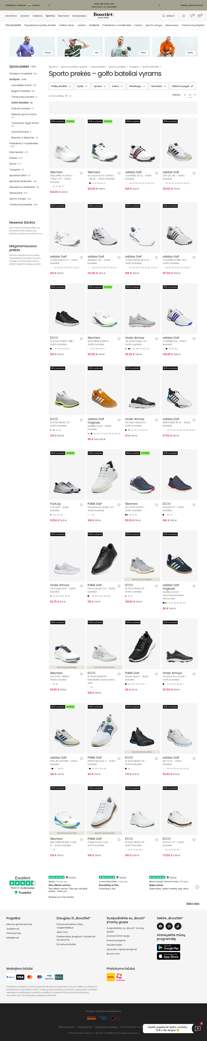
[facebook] (160, 926)
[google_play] (168, 947)
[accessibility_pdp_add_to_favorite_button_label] (81, 173)
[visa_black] (20, 977)
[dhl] (111, 977)
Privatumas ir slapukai (106, 1026)
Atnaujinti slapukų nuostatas (132, 1027)
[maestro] (40, 977)
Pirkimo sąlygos (66, 1026)
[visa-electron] (49, 977)
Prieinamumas (84, 1026)
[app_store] (168, 956)
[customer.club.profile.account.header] (184, 15)
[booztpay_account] (59, 977)
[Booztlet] (103, 16)
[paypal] (10, 977)
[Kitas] (159, 5)
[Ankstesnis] (49, 5)
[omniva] (120, 977)
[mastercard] (30, 977)
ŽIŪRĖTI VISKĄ (192, 903)
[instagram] (169, 926)
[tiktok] (177, 926)
